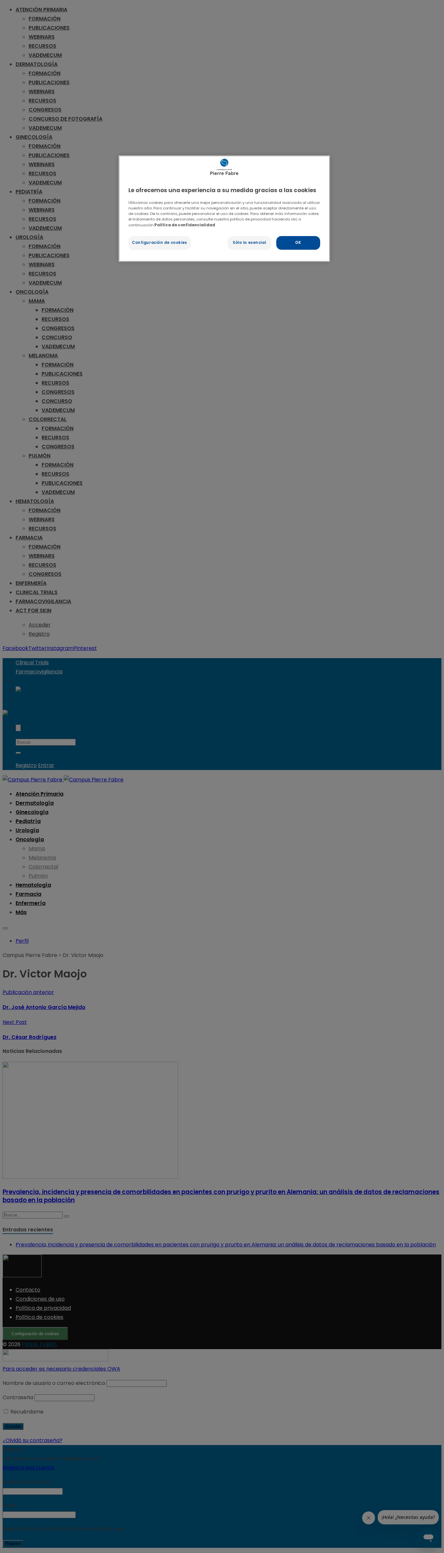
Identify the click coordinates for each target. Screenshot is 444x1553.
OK (298, 242)
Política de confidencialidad (184, 225)
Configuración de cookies (159, 242)
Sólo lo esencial (249, 242)
